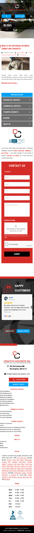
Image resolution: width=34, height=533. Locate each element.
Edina (22, 464)
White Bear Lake (27, 477)
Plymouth (4, 473)
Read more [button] (7, 312)
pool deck (4, 153)
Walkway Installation (6, 397)
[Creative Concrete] (17, 10)
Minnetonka (5, 471)
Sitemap (5, 530)
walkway (27, 151)
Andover (9, 460)
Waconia (14, 477)
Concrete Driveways (6, 411)
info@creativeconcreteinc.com (18, 374)
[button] (1, 307)
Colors (2, 425)
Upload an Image (9, 220)
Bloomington (28, 460)
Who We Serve (4, 405)
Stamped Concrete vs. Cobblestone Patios (12, 427)
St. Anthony (12, 475)
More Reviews (10, 331)
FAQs (1, 443)
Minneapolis (28, 468)
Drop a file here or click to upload (16, 229)
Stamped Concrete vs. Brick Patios (10, 429)
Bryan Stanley (20, 52)
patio (15, 151)
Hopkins (23, 466)
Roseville (29, 473)
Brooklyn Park (6, 462)
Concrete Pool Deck (6, 415)
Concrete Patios (5, 413)
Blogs (1, 445)
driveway (21, 151)
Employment (4, 447)
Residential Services (17, 389)
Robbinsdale (17, 473)
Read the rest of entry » (9, 83)
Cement (30, 52)
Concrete (3, 55)
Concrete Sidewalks (6, 417)
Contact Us (3, 441)
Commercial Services (17, 409)
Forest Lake (28, 464)
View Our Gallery (17, 95)
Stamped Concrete (11, 55)
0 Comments (23, 55)
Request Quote (19, 16)
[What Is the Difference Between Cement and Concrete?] (15, 70)
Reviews (17, 435)
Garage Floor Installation (7, 399)
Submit (17, 254)
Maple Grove (20, 468)
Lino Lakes (29, 466)
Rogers (24, 473)
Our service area (21, 458)
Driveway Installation (6, 395)
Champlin (14, 462)
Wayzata (19, 477)
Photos (17, 451)
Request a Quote (23, 331)
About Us (17, 439)
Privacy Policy (11, 530)
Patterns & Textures (6, 423)
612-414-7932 (20, 379)
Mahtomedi (13, 468)
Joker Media (28, 530)
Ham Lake (17, 466)
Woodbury (7, 479)
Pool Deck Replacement (7, 403)
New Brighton (21, 471)
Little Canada (5, 468)
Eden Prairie (17, 464)
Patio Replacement (5, 393)
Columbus (10, 464)
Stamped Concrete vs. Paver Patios (10, 431)
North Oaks (29, 471)
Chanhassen (22, 462)
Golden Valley (10, 466)
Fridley (3, 466)
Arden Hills (16, 460)
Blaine (22, 460)
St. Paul (9, 477)
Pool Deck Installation (6, 401)
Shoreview (5, 475)
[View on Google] (6, 298)
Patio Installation (5, 391)
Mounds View (13, 471)
